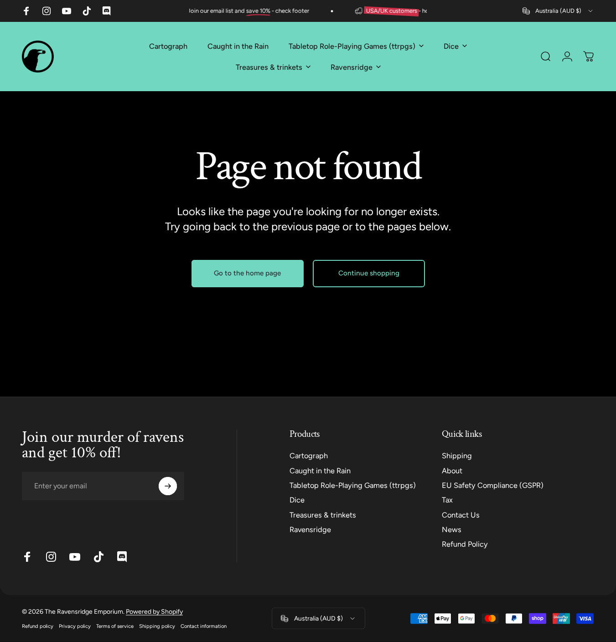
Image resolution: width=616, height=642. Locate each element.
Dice (297, 500)
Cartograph (309, 455)
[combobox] (558, 11)
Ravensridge (310, 529)
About (452, 470)
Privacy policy (75, 626)
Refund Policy (465, 544)
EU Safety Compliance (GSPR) (493, 485)
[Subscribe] (168, 486)
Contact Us (461, 515)
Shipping (457, 455)
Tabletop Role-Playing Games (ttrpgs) (353, 485)
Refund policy (37, 626)
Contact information (204, 626)
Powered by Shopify (154, 612)
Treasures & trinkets (323, 515)
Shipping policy (157, 626)
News (451, 529)
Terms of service (115, 626)
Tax (447, 500)
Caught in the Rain (320, 470)
